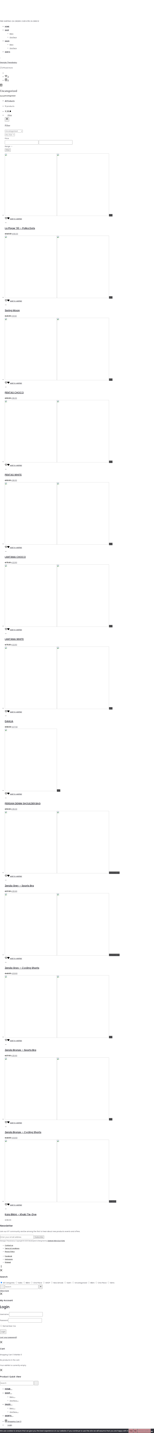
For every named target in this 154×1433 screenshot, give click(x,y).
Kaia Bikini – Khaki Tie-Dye (20, 1214)
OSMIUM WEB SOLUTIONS (56, 1241)
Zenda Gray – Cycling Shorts (22, 968)
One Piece (13, 37)
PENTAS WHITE (13, 474)
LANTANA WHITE (14, 639)
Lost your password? (8, 1337)
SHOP (7, 30)
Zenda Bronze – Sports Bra (20, 1050)
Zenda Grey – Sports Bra (19, 885)
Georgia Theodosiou (8, 62)
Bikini (11, 34)
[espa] (11, 1389)
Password (4, 1320)
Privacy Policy (10, 1252)
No (135, 1431)
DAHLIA (9, 721)
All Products (10, 101)
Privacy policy (144, 1431)
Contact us (9, 1245)
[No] (152, 1431)
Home (7, 27)
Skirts (7, 52)
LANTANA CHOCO (15, 557)
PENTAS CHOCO (14, 392)
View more (4, 1291)
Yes (130, 1431)
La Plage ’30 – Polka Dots (20, 228)
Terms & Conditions (12, 1248)
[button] (6, 304)
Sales (7, 41)
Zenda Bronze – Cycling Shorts (23, 1132)
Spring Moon (12, 310)
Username (4, 1314)
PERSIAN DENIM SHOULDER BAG (23, 803)
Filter (9, 115)
